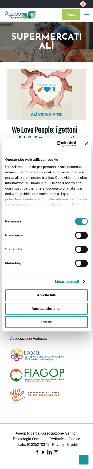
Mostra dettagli (67, 281)
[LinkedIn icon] (49, 452)
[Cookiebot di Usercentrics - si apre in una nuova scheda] (57, 144)
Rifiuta (46, 322)
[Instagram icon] (55, 452)
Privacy (58, 444)
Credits (73, 444)
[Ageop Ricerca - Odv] (20, 14)
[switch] (81, 235)
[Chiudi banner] (86, 143)
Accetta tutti (46, 295)
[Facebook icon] (37, 452)
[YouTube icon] (43, 452)
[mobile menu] (87, 14)
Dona (70, 14)
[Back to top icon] (83, 459)
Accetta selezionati (46, 308)
